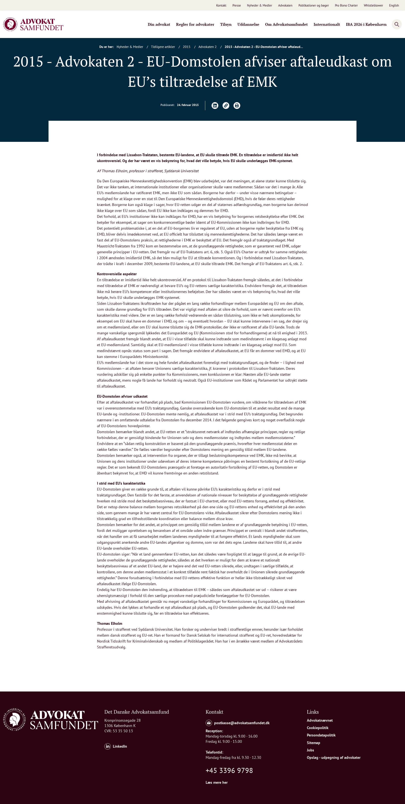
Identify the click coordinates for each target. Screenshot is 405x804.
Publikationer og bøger (313, 5)
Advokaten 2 (207, 47)
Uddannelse (248, 24)
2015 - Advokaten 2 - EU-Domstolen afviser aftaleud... (264, 47)
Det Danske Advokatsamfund (136, 711)
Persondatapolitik (321, 735)
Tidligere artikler (163, 47)
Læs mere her (217, 782)
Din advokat (159, 24)
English (394, 5)
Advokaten (285, 5)
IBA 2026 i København (366, 24)
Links (313, 711)
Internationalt (327, 24)
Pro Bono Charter (346, 5)
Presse (236, 5)
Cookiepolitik (317, 727)
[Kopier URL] (226, 105)
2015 (187, 47)
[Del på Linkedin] (215, 105)
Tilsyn (226, 24)
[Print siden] (237, 105)
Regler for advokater (195, 24)
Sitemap (313, 742)
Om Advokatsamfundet (286, 24)
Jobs (310, 750)
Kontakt (221, 5)
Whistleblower (373, 5)
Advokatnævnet (320, 720)
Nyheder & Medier (259, 5)
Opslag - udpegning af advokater (333, 757)
